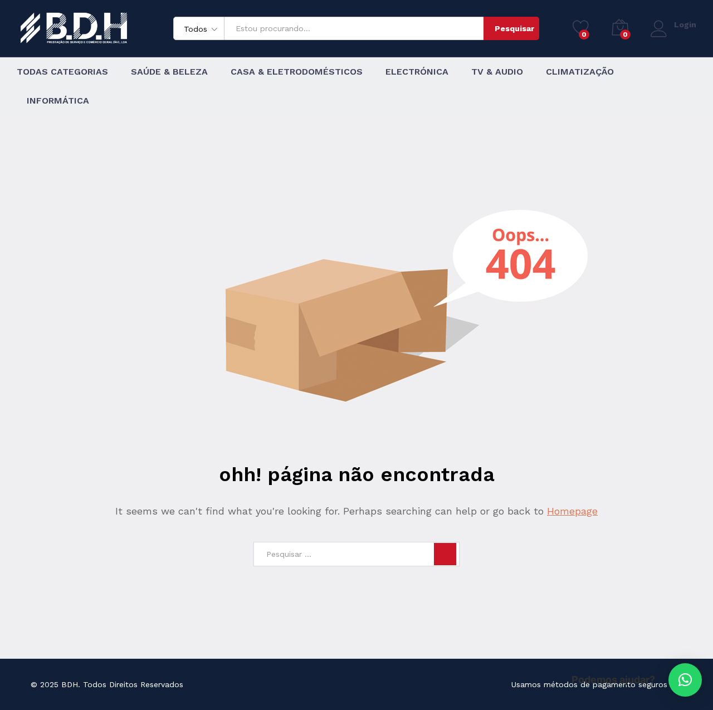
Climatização (580, 71)
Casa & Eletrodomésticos (297, 71)
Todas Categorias (62, 71)
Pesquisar (514, 28)
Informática (58, 100)
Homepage (572, 511)
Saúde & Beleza (169, 71)
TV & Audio (497, 71)
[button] (685, 680)
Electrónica (416, 71)
